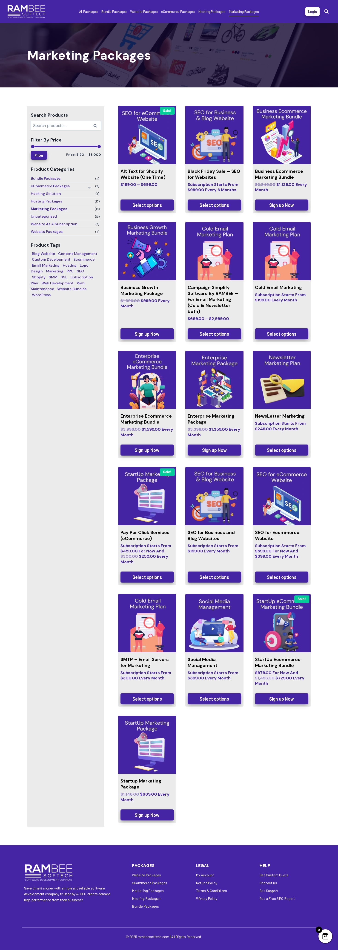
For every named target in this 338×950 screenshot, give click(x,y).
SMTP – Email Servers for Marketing (144, 662)
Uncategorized (44, 216)
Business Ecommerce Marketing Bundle (279, 174)
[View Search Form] (326, 11)
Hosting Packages (211, 11)
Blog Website (43, 253)
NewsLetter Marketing (280, 416)
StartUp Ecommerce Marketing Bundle (278, 662)
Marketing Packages (244, 11)
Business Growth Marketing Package (141, 290)
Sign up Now (281, 205)
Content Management (77, 253)
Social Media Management (202, 662)
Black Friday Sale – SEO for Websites (214, 174)
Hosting (70, 265)
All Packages (88, 11)
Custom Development (51, 259)
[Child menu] (89, 187)
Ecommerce (84, 259)
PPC (70, 271)
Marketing (54, 271)
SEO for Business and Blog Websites (211, 535)
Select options (147, 205)
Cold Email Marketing (278, 287)
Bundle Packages (114, 11)
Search (96, 126)
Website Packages (144, 11)
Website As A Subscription (54, 224)
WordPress (41, 294)
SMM (53, 277)
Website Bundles (71, 288)
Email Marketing (46, 265)
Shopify (39, 277)
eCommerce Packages (178, 11)
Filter (38, 155)
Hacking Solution (46, 193)
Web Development (57, 283)
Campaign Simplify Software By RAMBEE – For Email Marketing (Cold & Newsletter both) (213, 299)
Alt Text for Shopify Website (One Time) (143, 174)
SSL (64, 277)
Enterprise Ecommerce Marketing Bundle (146, 419)
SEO (80, 271)
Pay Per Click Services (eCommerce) (144, 535)
